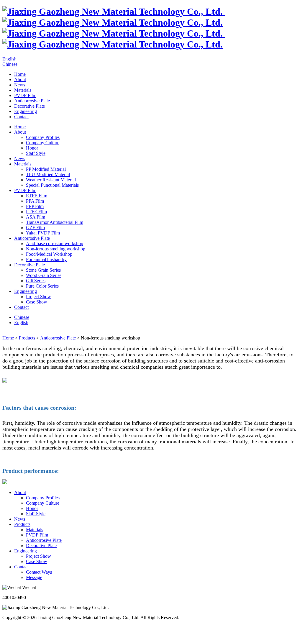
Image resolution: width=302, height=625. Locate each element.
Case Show (36, 301)
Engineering (25, 111)
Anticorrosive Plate (32, 100)
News (19, 84)
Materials (22, 90)
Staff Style (35, 153)
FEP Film (35, 206)
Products (27, 337)
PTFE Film (36, 211)
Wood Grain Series (43, 275)
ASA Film (35, 216)
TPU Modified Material (48, 174)
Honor (32, 147)
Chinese (9, 64)
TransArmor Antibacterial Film (54, 222)
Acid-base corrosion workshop (54, 243)
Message (34, 577)
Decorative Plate (29, 106)
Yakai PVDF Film (43, 232)
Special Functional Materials (52, 185)
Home (20, 74)
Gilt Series (35, 280)
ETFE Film (36, 195)
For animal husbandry (46, 259)
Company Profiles (43, 137)
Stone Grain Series (43, 270)
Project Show (38, 296)
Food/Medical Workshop (49, 254)
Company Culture (42, 142)
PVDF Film (25, 95)
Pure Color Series (42, 285)
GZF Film (35, 227)
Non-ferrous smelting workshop (55, 248)
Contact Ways (39, 572)
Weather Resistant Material (51, 179)
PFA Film (35, 201)
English (11, 58)
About (20, 79)
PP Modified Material (46, 169)
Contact (21, 116)
